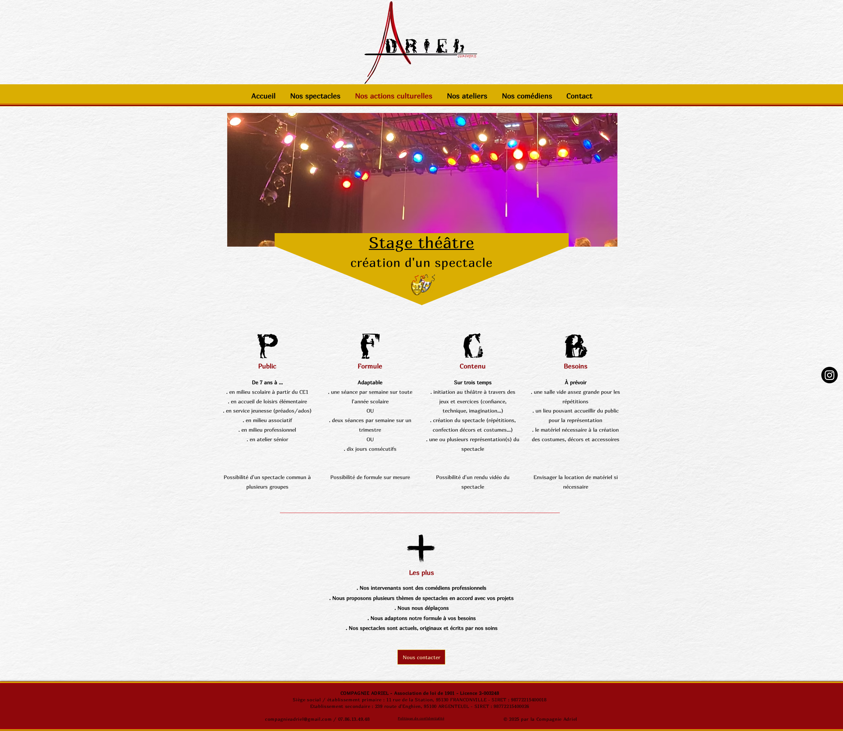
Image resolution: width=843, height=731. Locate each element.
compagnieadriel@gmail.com (298, 719)
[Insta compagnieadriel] (829, 375)
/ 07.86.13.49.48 (351, 719)
